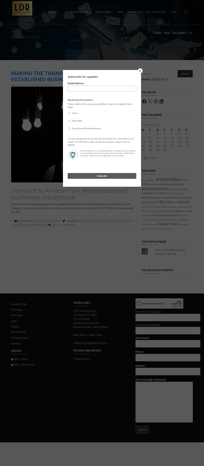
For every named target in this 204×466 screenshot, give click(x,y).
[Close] (140, 70)
